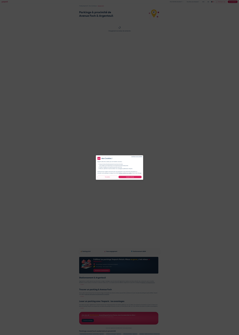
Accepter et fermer (130, 176)
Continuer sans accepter (136, 156)
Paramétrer (107, 176)
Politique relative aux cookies (125, 173)
